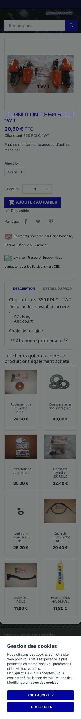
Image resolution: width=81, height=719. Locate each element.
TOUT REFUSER (40, 707)
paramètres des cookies (39, 682)
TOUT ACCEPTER (41, 695)
